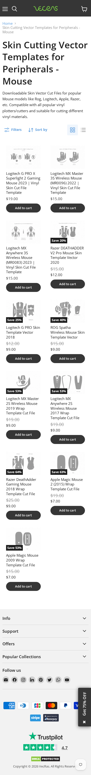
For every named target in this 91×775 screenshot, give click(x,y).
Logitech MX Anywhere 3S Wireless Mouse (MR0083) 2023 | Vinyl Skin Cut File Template (21, 260)
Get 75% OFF (84, 704)
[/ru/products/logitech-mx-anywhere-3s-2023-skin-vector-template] (23, 231)
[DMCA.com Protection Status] (45, 760)
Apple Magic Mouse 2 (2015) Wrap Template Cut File (66, 484)
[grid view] (72, 130)
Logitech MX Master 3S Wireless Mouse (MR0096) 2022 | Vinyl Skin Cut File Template (66, 183)
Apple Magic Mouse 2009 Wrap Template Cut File (22, 560)
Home (7, 23)
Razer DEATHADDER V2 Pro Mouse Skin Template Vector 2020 (67, 255)
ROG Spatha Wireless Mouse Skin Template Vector (67, 332)
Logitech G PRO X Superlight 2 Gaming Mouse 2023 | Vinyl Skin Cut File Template (23, 183)
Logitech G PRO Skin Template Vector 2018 (23, 332)
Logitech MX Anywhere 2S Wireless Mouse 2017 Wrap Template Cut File (64, 408)
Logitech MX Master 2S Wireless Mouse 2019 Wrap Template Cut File (22, 405)
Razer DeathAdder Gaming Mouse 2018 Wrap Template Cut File (21, 486)
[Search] (14, 9)
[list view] (83, 130)
